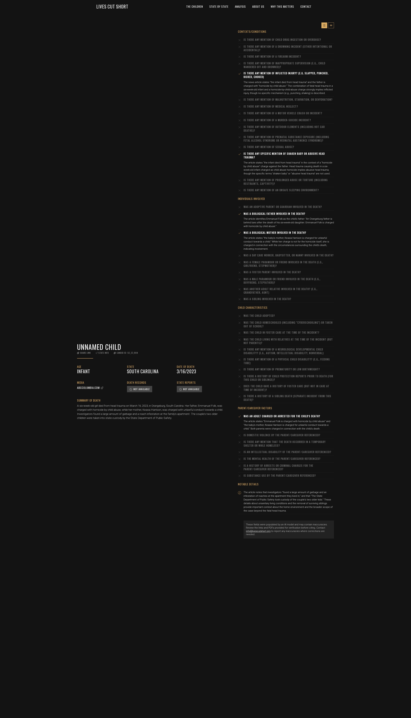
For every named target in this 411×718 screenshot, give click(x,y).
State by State (218, 6)
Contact (305, 6)
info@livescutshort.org (258, 531)
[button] (84, 352)
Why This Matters (282, 6)
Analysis (240, 6)
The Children (194, 6)
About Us (258, 6)
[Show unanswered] (324, 25)
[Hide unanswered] (331, 25)
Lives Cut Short (112, 6)
